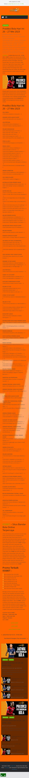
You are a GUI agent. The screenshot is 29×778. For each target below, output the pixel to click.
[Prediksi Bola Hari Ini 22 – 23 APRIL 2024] (5, 738)
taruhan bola (21, 52)
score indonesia (21, 49)
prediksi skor (11, 49)
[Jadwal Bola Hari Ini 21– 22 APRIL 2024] (5, 688)
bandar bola (10, 36)
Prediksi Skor (5, 25)
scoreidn (4, 51)
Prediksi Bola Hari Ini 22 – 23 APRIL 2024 (18, 737)
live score (15, 45)
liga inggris (15, 43)
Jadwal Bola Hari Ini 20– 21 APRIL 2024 (19, 694)
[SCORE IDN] (3, 17)
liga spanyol (10, 45)
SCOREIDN (5, 55)
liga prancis (5, 45)
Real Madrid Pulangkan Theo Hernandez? (15, 638)
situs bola (13, 51)
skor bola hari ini (6, 52)
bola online (16, 36)
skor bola (18, 51)
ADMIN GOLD (6, 34)
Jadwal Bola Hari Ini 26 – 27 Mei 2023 (12, 635)
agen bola (6, 36)
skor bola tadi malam (14, 52)
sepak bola (9, 51)
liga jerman (20, 43)
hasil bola (4, 38)
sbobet (16, 49)
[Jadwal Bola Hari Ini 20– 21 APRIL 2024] (5, 695)
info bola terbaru (22, 40)
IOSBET (6, 524)
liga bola (4, 43)
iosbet (4, 42)
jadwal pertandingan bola (19, 42)
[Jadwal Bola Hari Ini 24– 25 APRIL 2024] (14, 651)
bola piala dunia (22, 36)
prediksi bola (23, 47)
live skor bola (5, 47)
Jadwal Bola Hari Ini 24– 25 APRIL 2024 (13, 664)
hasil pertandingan (10, 38)
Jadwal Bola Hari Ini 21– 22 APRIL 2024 (19, 687)
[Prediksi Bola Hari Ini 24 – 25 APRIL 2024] (14, 708)
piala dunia (10, 47)
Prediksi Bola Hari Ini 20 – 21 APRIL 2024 (18, 750)
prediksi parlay (5, 49)
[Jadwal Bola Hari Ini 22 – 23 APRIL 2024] (5, 680)
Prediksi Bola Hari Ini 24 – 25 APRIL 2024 (13, 721)
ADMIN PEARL (19, 668)
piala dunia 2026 (17, 47)
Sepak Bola (11, 659)
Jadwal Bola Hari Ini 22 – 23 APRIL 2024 (17, 679)
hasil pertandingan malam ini (8, 40)
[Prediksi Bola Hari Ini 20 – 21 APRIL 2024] (5, 751)
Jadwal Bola (5, 659)
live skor (19, 45)
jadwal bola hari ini (9, 42)
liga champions (10, 43)
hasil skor (16, 40)
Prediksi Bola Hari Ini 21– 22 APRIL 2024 (11, 744)
